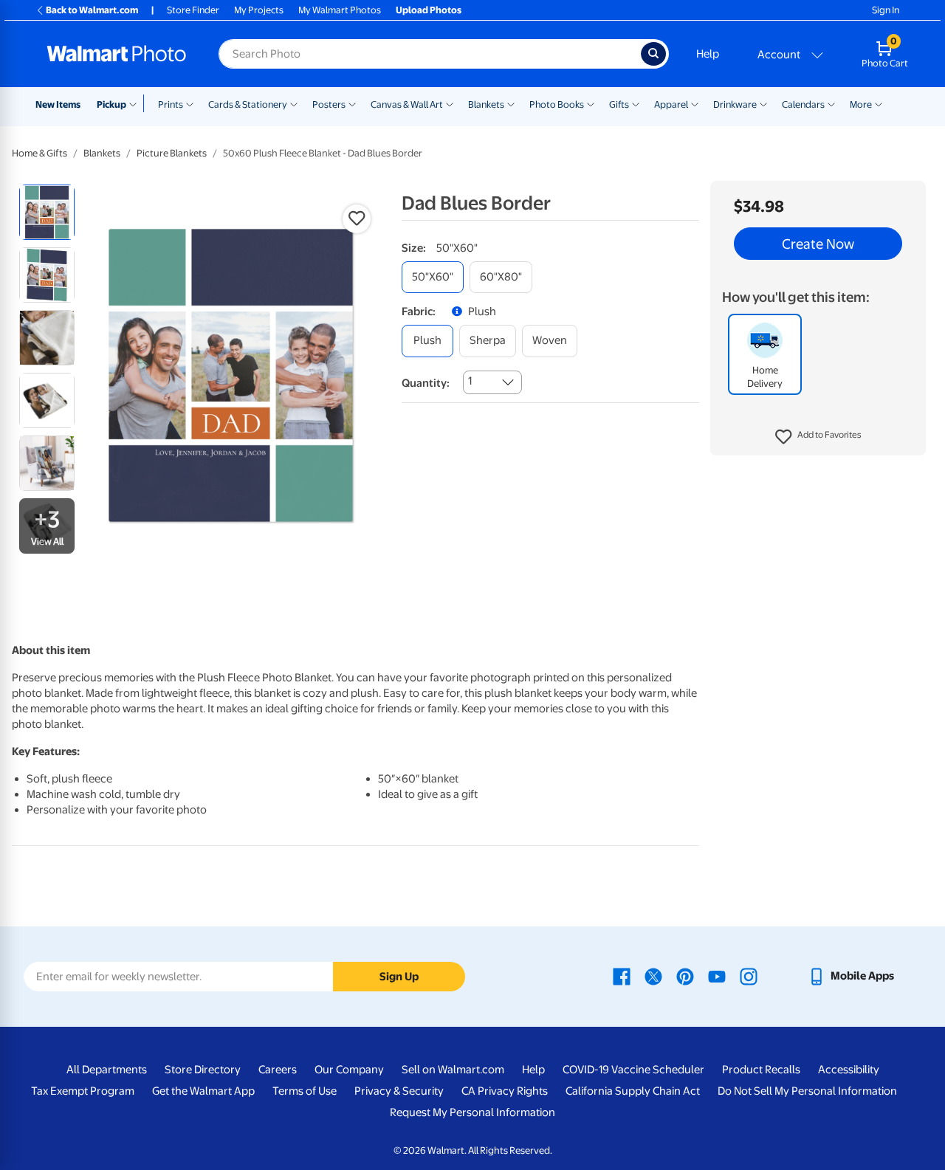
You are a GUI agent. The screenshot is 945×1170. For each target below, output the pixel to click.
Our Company (349, 1069)
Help (707, 54)
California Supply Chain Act (633, 1091)
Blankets (486, 104)
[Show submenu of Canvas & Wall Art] (449, 103)
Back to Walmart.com (92, 10)
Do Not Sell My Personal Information (807, 1091)
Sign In (885, 10)
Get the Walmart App (203, 1091)
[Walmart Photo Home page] (117, 53)
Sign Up (399, 976)
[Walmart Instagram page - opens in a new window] (748, 976)
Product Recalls (761, 1069)
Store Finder (193, 10)
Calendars (803, 104)
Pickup (111, 104)
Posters (329, 104)
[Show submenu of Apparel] (694, 103)
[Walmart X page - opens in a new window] (653, 976)
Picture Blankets (172, 153)
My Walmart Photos (339, 10)
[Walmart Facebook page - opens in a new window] (621, 976)
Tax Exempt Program (82, 1091)
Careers (277, 1069)
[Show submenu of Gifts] (635, 103)
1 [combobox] (470, 381)
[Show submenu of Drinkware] (763, 103)
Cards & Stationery (247, 104)
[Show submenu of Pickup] (136, 103)
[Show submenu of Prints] (189, 103)
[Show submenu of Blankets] (510, 103)
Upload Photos (428, 10)
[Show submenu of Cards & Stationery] (293, 103)
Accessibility (848, 1069)
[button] (818, 437)
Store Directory (203, 1069)
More (861, 104)
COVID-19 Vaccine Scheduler (633, 1069)
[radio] (47, 212)
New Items (57, 104)
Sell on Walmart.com (453, 1069)
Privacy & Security (399, 1091)
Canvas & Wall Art (407, 104)
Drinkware (735, 104)
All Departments (106, 1069)
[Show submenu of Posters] (352, 103)
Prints (170, 104)
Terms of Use (304, 1091)
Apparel (671, 104)
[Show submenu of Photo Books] (590, 103)
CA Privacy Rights (504, 1091)
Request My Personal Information (472, 1112)
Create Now (818, 243)
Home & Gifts (39, 153)
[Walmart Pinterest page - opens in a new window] (685, 976)
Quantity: (426, 383)
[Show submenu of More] (878, 103)
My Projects (259, 10)
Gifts (619, 104)
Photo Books (556, 104)
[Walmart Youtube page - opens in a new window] (717, 976)
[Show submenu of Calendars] (831, 103)
